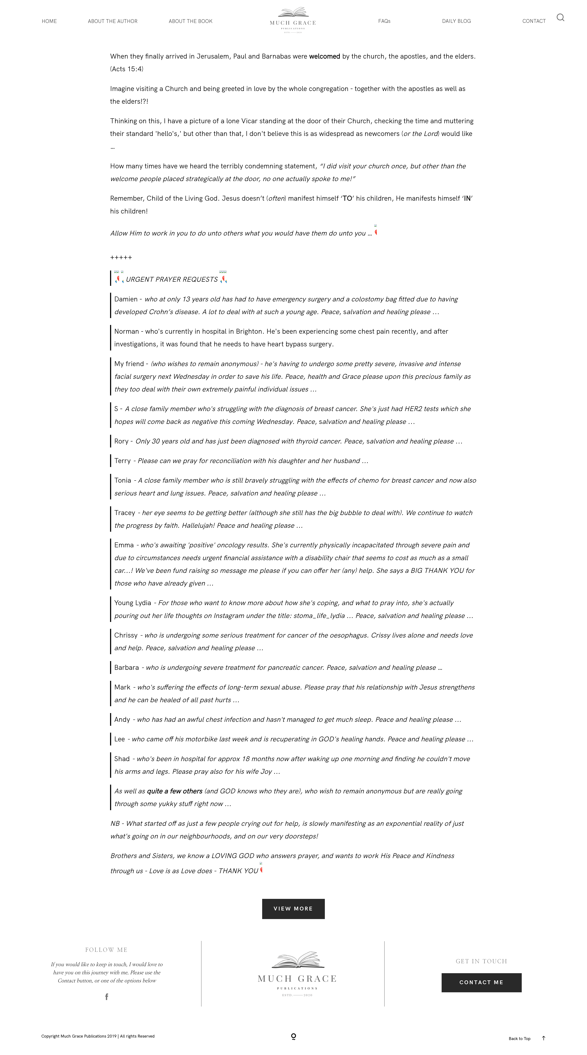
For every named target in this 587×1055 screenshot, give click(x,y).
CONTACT (534, 21)
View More (293, 909)
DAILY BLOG (456, 21)
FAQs (384, 21)
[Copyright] (293, 1037)
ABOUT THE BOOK (190, 21)
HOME (49, 21)
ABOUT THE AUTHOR (113, 21)
